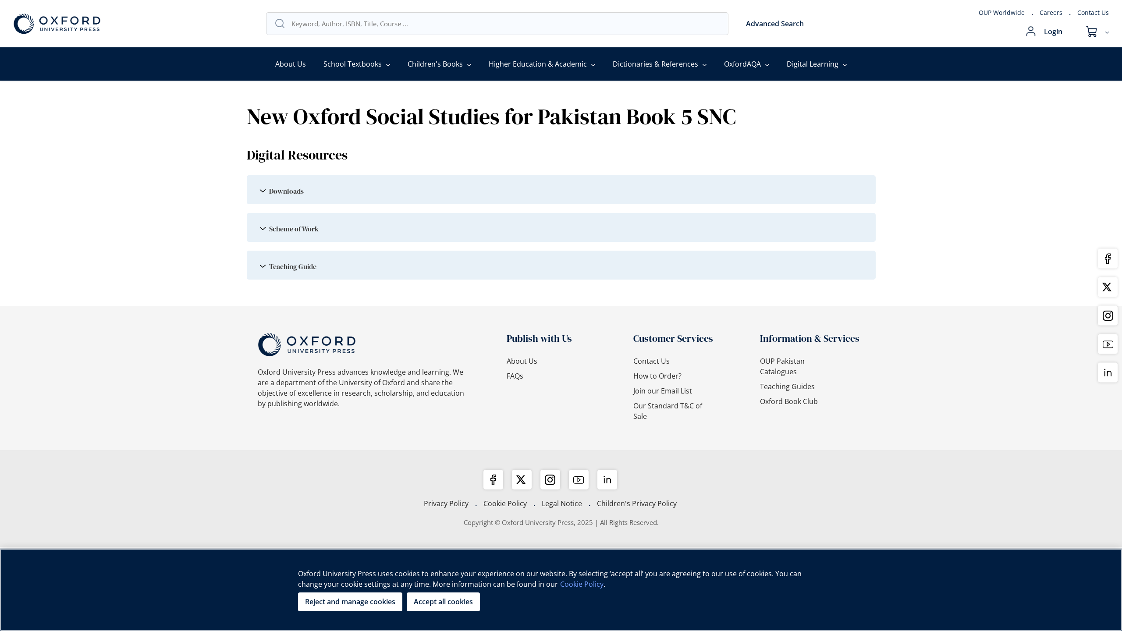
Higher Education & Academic (538, 64)
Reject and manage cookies (350, 601)
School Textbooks (352, 64)
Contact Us (1093, 12)
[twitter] (522, 479)
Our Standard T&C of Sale (667, 411)
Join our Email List (662, 391)
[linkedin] (607, 479)
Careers (1051, 12)
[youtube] (579, 479)
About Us (290, 64)
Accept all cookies (443, 601)
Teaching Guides (787, 386)
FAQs (515, 376)
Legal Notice (562, 503)
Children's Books (435, 64)
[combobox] (505, 23)
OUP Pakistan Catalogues (782, 366)
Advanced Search (775, 23)
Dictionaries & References (655, 64)
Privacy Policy (446, 503)
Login (1053, 31)
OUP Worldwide (1002, 12)
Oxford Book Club (789, 401)
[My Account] (1030, 32)
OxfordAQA (742, 64)
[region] (561, 590)
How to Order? (657, 376)
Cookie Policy (505, 503)
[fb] (493, 479)
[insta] (550, 479)
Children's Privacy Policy (637, 503)
